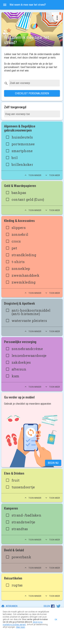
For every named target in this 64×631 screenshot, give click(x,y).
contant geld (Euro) (28, 199)
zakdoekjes (21, 362)
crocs (16, 241)
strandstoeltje (23, 522)
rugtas (17, 585)
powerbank (21, 557)
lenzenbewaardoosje (29, 355)
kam (15, 376)
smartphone (22, 151)
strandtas (20, 529)
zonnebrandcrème (27, 348)
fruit (15, 480)
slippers (19, 227)
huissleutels (22, 137)
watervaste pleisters (29, 320)
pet (14, 248)
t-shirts (18, 261)
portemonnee (23, 144)
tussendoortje (23, 487)
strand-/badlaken (26, 515)
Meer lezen (20, 627)
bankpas (19, 192)
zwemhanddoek (25, 275)
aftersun (19, 369)
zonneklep (21, 268)
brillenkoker (22, 164)
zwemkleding (24, 282)
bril (15, 157)
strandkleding (24, 255)
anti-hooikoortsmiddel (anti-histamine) (31, 312)
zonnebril (20, 234)
